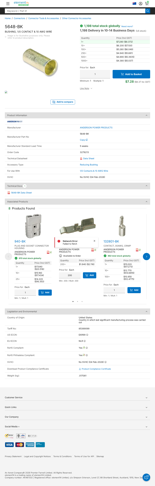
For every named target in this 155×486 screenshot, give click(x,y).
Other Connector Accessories (76, 18)
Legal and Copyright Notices (37, 456)
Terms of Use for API (84, 456)
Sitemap (100, 456)
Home (8, 18)
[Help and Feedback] (146, 477)
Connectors (19, 18)
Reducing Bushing (89, 164)
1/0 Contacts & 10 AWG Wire (94, 171)
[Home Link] (27, 3)
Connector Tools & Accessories (43, 18)
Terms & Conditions (62, 456)
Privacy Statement (13, 456)
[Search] (147, 10)
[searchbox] (75, 10)
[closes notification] (94, 240)
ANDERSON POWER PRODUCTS (96, 127)
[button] (8, 3)
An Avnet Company (14, 472)
